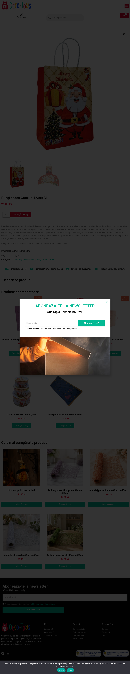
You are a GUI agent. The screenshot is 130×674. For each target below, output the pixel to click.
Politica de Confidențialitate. (64, 328)
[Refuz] (126, 667)
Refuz (70, 670)
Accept (61, 670)
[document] (65, 337)
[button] (107, 302)
